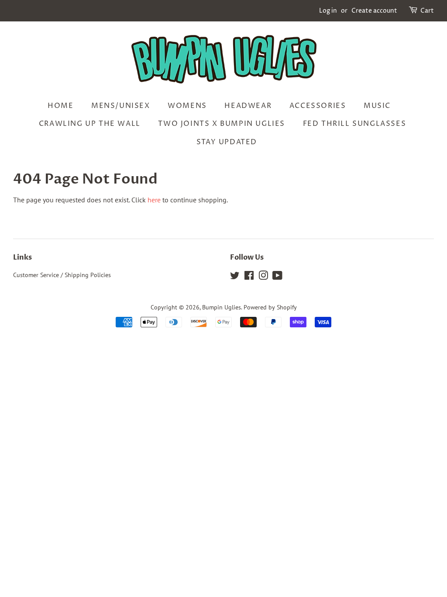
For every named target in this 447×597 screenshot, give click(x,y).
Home (60, 106)
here (154, 199)
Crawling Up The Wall (90, 123)
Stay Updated (226, 142)
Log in (328, 11)
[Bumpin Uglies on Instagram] (263, 277)
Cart (427, 11)
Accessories (317, 106)
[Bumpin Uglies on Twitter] (235, 277)
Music (377, 106)
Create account (374, 11)
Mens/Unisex (120, 106)
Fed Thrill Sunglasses (354, 123)
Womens (187, 106)
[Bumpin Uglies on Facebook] (249, 277)
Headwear (248, 106)
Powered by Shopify (270, 307)
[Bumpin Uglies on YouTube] (277, 277)
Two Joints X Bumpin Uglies (221, 123)
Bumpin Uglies (221, 307)
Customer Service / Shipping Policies (62, 275)
